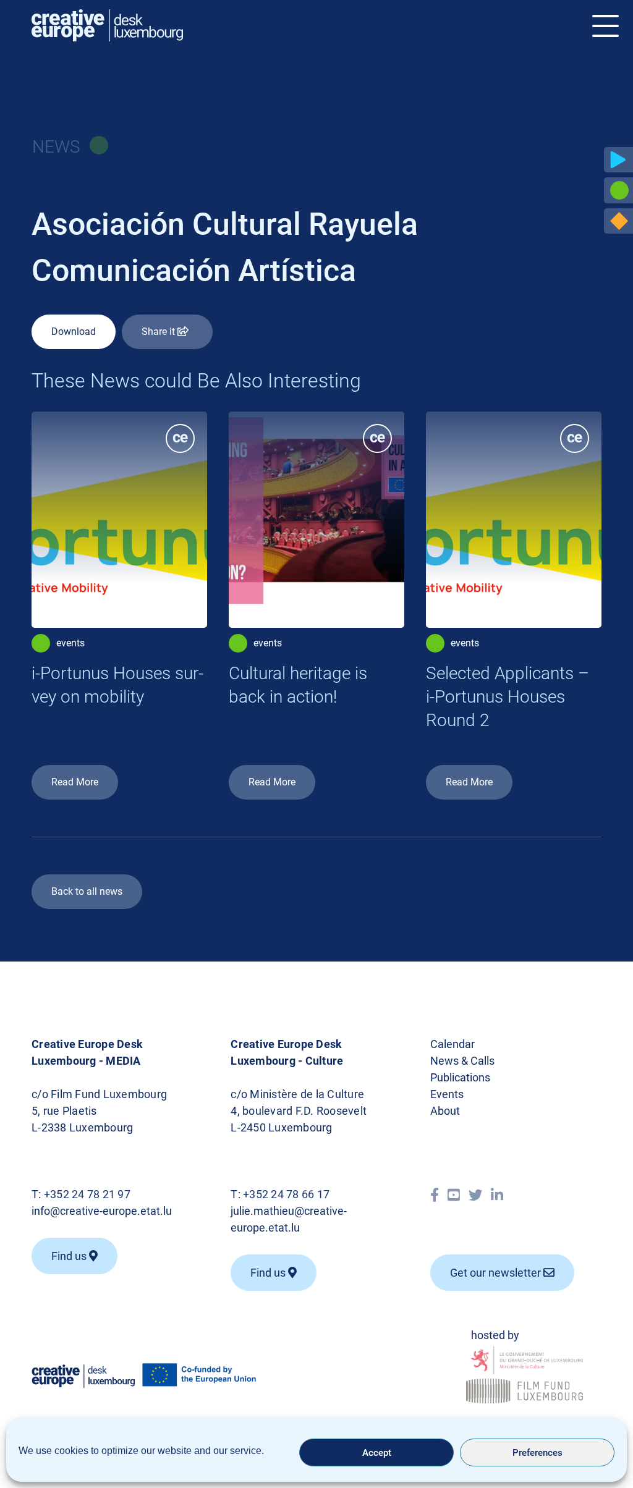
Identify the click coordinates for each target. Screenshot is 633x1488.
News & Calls (462, 1060)
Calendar (452, 1044)
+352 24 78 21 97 (87, 1194)
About (445, 1110)
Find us (70, 1255)
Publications (460, 1077)
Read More (74, 782)
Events (447, 1094)
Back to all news (86, 891)
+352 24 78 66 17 (286, 1194)
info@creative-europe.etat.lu (102, 1210)
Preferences (537, 1452)
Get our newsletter (496, 1272)
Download (73, 331)
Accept (376, 1452)
